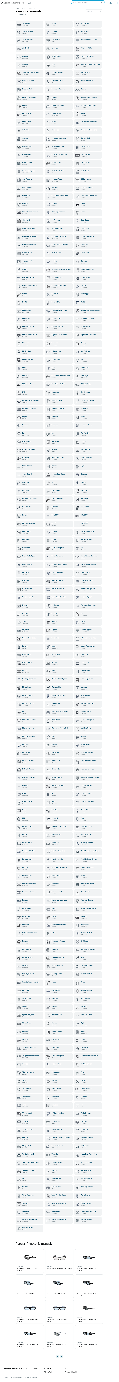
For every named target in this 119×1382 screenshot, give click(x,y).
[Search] (102, 2)
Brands (28, 3)
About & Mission (49, 1369)
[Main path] (15, 1370)
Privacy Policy (48, 1372)
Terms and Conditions (72, 1372)
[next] (61, 1356)
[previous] (57, 1356)
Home (17, 8)
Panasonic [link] (32, 8)
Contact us (68, 1369)
